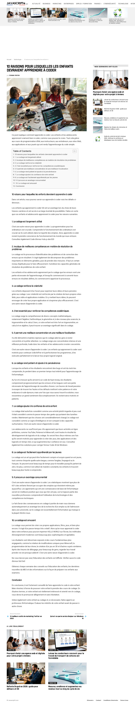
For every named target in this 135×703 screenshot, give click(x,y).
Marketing (57, 3)
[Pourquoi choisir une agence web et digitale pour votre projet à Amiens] (16, 13)
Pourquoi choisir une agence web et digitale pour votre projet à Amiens (16, 20)
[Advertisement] (67, 42)
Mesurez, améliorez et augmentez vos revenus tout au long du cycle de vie (77, 20)
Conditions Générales (110, 700)
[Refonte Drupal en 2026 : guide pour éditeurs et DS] (57, 13)
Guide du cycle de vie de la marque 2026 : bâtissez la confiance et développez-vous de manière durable (117, 21)
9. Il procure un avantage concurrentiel (31, 180)
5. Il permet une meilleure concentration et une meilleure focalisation (41, 169)
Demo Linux (124, 700)
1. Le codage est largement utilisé (28, 157)
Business (46, 3)
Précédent (8, 16)
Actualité (36, 3)
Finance (97, 3)
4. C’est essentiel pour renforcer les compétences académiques (40, 166)
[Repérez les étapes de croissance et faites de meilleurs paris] (97, 13)
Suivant (127, 16)
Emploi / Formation (84, 3)
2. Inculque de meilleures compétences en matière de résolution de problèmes (45, 160)
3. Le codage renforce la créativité (28, 163)
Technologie (123, 3)
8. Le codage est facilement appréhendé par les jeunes (36, 177)
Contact (98, 700)
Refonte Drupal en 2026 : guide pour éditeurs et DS (57, 19)
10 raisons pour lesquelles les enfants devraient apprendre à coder (41, 154)
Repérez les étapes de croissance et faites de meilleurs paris (95, 20)
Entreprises (69, 3)
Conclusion (20, 186)
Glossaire (90, 700)
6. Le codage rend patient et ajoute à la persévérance (35, 172)
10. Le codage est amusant (26, 183)
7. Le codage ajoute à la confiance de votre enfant (34, 175)
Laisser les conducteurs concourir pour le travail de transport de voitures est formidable (36, 21)
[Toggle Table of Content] (73, 151)
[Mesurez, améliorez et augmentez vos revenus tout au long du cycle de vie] (77, 13)
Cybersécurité (110, 3)
